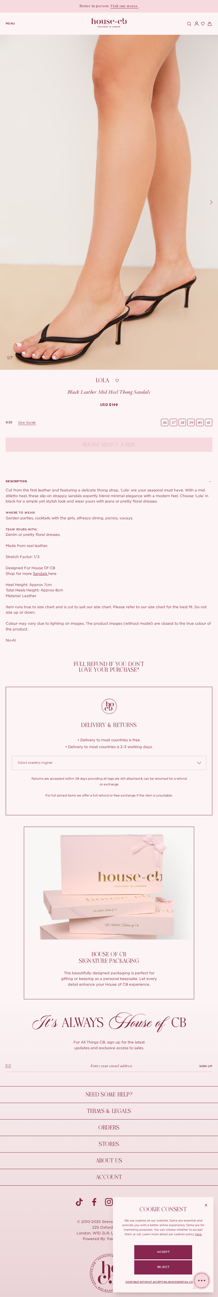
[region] (109, 202)
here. (198, 1234)
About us (109, 1160)
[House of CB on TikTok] (79, 1202)
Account (109, 1177)
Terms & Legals (109, 1111)
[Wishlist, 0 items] (202, 23)
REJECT (163, 1267)
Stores (109, 1144)
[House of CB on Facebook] (94, 1202)
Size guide (27, 422)
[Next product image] (211, 202)
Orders (109, 1127)
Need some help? (109, 1094)
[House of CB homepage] (109, 1273)
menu (10, 23)
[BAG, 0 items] (209, 23)
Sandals (40, 573)
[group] (109, 404)
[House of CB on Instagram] (109, 1202)
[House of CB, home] (109, 23)
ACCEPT (163, 1252)
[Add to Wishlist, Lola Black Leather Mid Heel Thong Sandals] (117, 380)
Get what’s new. (134, 6)
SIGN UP (205, 1066)
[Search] (188, 23)
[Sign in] (195, 23)
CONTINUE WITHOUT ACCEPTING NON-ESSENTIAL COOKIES (163, 1282)
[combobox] (109, 763)
